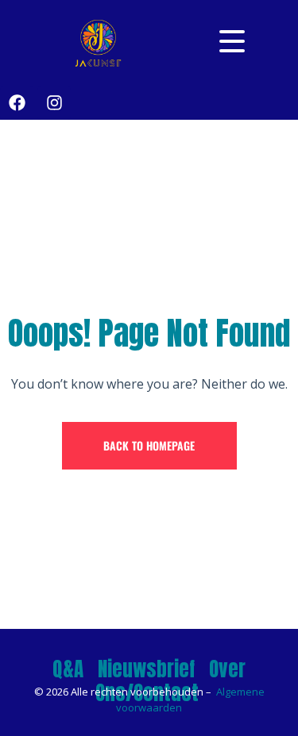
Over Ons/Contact (170, 680)
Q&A (67, 669)
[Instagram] (54, 103)
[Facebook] (16, 103)
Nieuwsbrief (146, 669)
